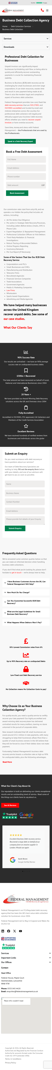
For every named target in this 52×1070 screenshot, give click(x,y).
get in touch (17, 572)
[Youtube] (20, 931)
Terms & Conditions (13, 1059)
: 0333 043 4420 (10, 988)
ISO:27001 (34, 105)
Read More (7, 762)
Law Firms (11, 290)
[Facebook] (8, 931)
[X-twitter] (14, 931)
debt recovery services (14, 105)
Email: (4, 991)
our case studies (14, 319)
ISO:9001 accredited (13, 108)
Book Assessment (17, 193)
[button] (3, 847)
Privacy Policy (10, 1062)
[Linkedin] (2, 931)
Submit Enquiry (15, 528)
